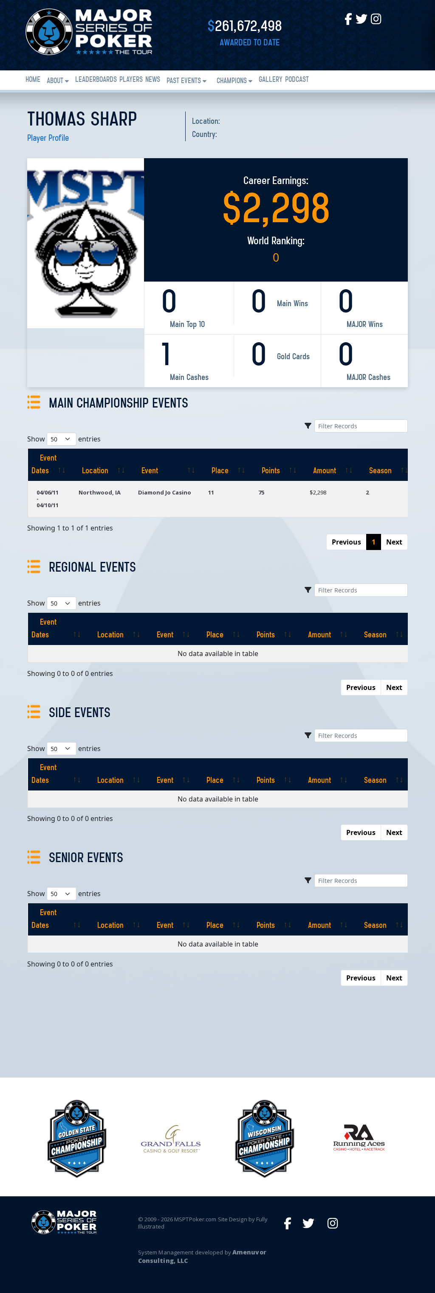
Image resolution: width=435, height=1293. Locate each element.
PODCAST (297, 80)
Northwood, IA (100, 492)
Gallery (270, 80)
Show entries (64, 439)
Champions (232, 81)
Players (131, 80)
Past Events (184, 81)
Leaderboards (96, 80)
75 (261, 492)
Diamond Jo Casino (164, 492)
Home (32, 80)
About (55, 81)
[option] (77, 1139)
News (152, 80)
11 (211, 492)
